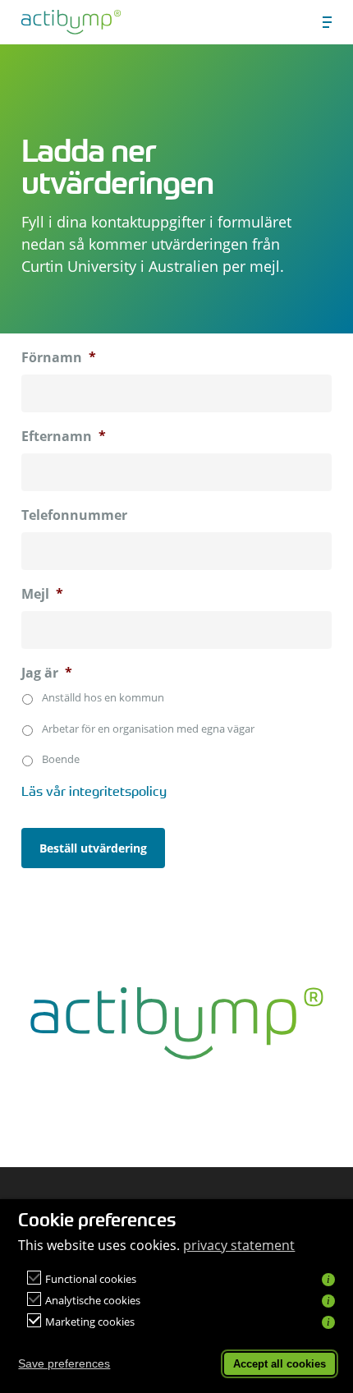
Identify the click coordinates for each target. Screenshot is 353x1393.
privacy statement (239, 1245)
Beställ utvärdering (93, 848)
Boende (61, 759)
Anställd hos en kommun (103, 697)
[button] (327, 22)
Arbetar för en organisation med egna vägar (148, 728)
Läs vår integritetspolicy (94, 791)
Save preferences (64, 1363)
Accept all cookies (279, 1364)
